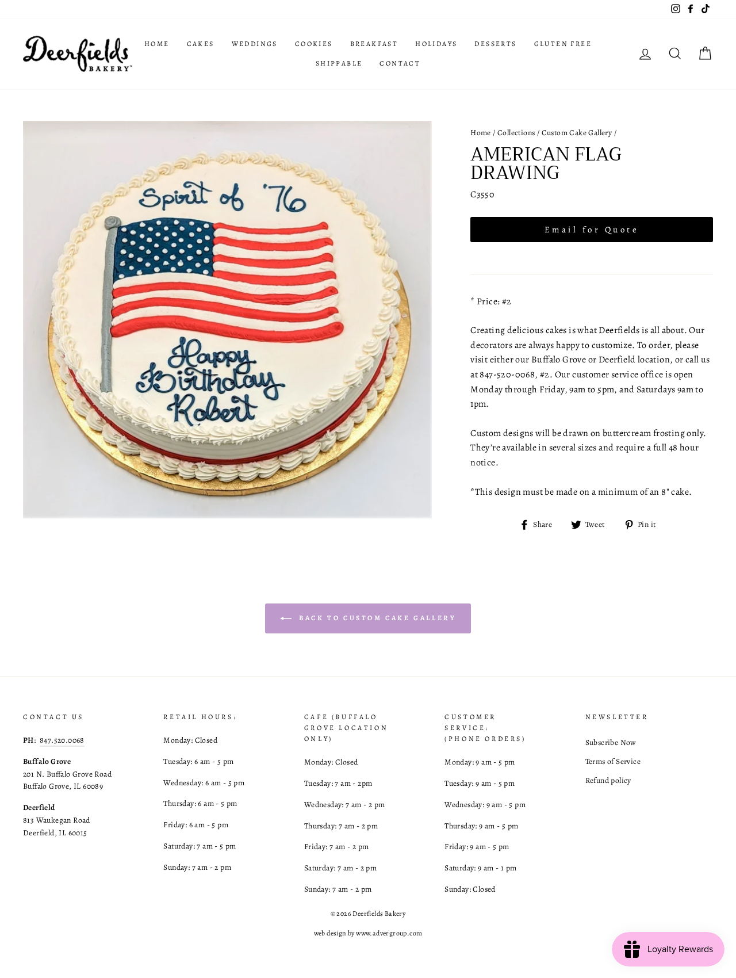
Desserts (495, 43)
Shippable (339, 63)
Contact (399, 63)
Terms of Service (613, 761)
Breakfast (374, 43)
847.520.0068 (62, 740)
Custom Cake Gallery (577, 132)
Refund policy (608, 780)
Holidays (436, 43)
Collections (516, 132)
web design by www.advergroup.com (368, 933)
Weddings (255, 43)
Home (157, 43)
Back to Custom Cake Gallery (376, 617)
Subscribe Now (611, 742)
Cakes (200, 43)
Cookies (314, 43)
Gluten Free (563, 43)
